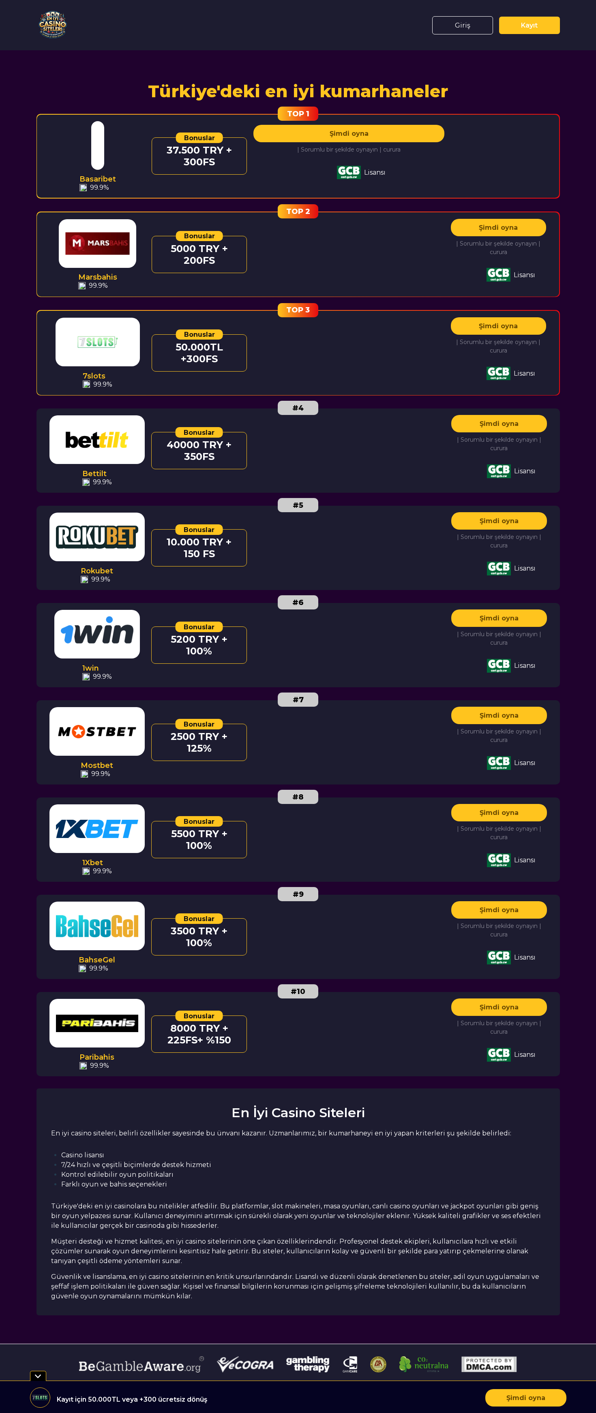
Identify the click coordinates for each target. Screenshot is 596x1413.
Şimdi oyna (349, 133)
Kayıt (529, 25)
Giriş (462, 25)
